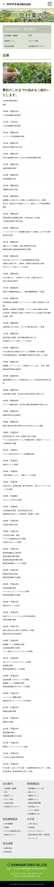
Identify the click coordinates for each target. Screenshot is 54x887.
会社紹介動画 (8, 803)
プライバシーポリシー (36, 831)
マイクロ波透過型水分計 (12, 831)
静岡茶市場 (8, 848)
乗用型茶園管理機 (34, 803)
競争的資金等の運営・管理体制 (39, 834)
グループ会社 (8, 799)
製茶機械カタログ (34, 814)
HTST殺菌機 (8, 824)
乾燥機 (6, 827)
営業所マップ (8, 796)
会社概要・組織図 (10, 788)
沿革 (5, 792)
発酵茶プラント (33, 796)
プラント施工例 (33, 810)
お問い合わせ (33, 824)
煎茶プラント (33, 792)
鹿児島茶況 (8, 852)
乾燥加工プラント (10, 834)
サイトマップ (33, 838)
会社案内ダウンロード (11, 806)
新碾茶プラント (33, 799)
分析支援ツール (33, 806)
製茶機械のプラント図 (36, 788)
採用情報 (31, 827)
